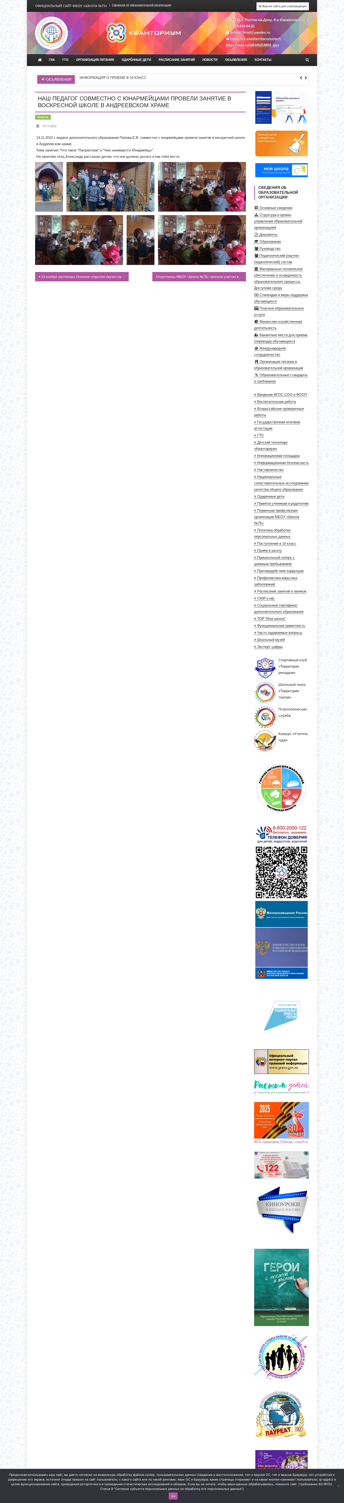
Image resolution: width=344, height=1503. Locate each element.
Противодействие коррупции (280, 571)
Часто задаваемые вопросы (279, 633)
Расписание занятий (177, 60)
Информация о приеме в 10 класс (113, 78)
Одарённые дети (136, 60)
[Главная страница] (40, 60)
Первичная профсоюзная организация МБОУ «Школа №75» (276, 516)
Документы (268, 234)
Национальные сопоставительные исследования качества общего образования (281, 483)
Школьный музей (270, 640)
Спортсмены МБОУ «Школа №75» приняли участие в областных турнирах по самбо (201, 277)
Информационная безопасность (282, 463)
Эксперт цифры (269, 647)
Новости (209, 60)
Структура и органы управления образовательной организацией (278, 221)
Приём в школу (269, 550)
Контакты (263, 60)
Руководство (269, 248)
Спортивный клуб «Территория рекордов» (292, 666)
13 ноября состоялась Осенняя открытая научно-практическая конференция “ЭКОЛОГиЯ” (85, 277)
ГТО (65, 60)
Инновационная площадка (278, 456)
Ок (173, 1496)
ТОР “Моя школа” (270, 619)
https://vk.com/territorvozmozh (256, 39)
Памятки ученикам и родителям (282, 503)
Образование (270, 241)
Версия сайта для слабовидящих (284, 6)
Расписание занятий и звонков (281, 591)
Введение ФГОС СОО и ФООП (281, 395)
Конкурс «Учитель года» (293, 737)
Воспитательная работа (276, 402)
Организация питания (95, 60)
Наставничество (270, 470)
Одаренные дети (270, 496)
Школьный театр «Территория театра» (291, 691)
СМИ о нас (265, 598)
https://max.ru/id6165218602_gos (252, 45)
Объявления (236, 60)
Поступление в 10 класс (276, 543)
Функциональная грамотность (280, 626)
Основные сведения (275, 208)
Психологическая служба (292, 712)
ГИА (52, 60)
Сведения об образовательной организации (141, 5)
